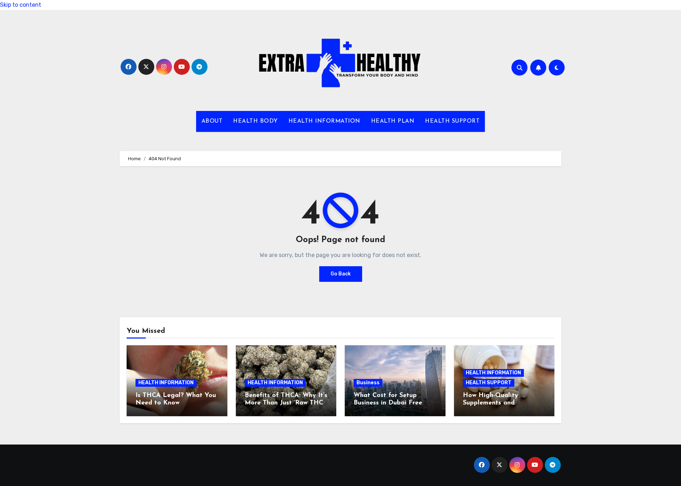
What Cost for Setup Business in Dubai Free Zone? (388, 403)
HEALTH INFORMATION (324, 121)
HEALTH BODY (255, 121)
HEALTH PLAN (393, 121)
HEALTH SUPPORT (452, 121)
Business (368, 383)
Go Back (341, 274)
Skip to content (20, 4)
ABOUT (212, 121)
